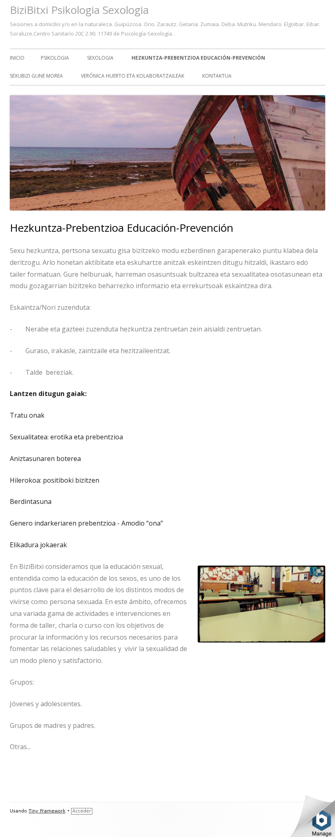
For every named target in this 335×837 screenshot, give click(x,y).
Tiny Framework (47, 811)
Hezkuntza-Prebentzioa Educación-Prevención (198, 57)
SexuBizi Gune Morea (36, 75)
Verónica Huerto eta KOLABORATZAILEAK (132, 75)
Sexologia (100, 57)
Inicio (17, 57)
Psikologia (55, 57)
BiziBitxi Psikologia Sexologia (79, 9)
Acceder (81, 811)
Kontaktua (217, 75)
